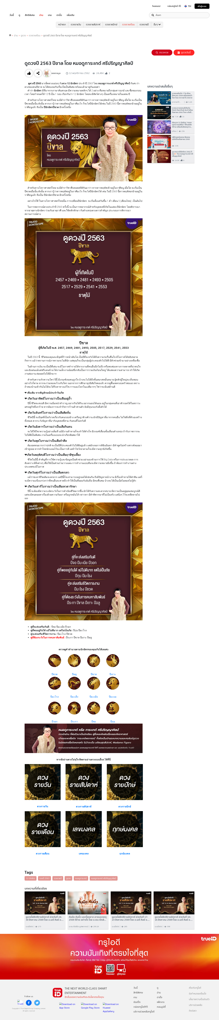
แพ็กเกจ (160, 1002)
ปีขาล (94, 674)
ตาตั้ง (59, 15)
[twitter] (37, 1003)
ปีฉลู (74, 674)
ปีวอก (55, 721)
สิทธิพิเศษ (30, 15)
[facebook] (29, 1003)
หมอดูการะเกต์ (81, 878)
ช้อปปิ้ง (136, 1002)
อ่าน (41, 15)
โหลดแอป (156, 6)
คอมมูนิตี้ (161, 1007)
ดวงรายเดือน (128, 24)
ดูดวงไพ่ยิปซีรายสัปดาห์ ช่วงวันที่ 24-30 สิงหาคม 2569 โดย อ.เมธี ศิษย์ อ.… (45, 918)
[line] (20, 1003)
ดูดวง (23, 35)
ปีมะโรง (54, 696)
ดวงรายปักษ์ (111, 24)
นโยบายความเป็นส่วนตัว (199, 999)
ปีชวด (55, 674)
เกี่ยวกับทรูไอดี (195, 987)
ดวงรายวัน (76, 24)
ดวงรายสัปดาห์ (93, 24)
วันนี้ (12, 15)
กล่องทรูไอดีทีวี (140, 1007)
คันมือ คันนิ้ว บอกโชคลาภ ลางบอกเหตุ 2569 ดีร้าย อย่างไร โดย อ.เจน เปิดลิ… (88, 918)
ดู (19, 15)
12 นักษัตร (30, 878)
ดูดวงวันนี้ (186, 52)
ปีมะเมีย (94, 696)
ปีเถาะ (113, 674)
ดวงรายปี (144, 24)
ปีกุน (112, 721)
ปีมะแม (113, 696)
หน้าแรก (62, 24)
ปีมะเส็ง (74, 696)
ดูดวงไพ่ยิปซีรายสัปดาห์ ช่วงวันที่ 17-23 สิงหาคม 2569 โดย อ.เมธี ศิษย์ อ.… (131, 918)
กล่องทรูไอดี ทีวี (174, 6)
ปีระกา (74, 721)
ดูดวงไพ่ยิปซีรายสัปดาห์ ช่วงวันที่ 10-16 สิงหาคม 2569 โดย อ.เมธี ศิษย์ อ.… (174, 918)
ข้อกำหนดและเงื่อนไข (197, 993)
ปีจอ (93, 721)
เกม (50, 15)
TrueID (18, 6)
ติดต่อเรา (193, 1010)
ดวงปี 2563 (44, 878)
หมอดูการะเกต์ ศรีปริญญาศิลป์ (103, 878)
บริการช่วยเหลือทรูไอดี (143, 1011)
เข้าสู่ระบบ (202, 6)
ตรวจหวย (163, 52)
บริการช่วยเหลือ (195, 1005)
